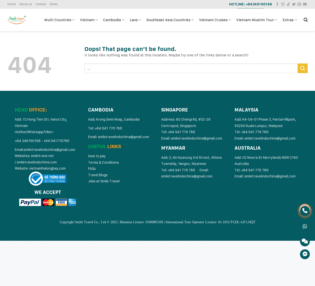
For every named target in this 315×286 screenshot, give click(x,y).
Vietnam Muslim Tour (255, 19)
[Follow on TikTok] (288, 4)
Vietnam (87, 19)
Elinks (54, 4)
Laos (134, 19)
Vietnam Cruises (213, 19)
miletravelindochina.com (37, 162)
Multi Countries (57, 19)
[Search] (306, 20)
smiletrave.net (43, 156)
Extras (288, 19)
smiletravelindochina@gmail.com (49, 149)
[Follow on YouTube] (305, 4)
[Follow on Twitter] (294, 4)
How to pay (97, 156)
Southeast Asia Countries (168, 19)
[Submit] (303, 68)
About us (25, 4)
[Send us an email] (299, 4)
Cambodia (112, 19)
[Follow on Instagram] (282, 4)
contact (40, 4)
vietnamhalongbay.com (47, 168)
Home (11, 4)
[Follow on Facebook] (277, 4)
